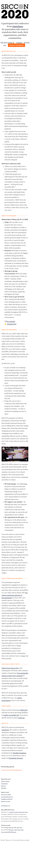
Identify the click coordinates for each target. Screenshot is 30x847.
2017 (12, 827)
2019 (7, 827)
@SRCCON (24, 710)
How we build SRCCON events (8, 832)
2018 (10, 827)
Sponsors (3, 786)
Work (22, 830)
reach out (21, 718)
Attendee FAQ (11, 324)
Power (18, 830)
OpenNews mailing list (6, 799)
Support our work (5, 801)
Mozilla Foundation (19, 753)
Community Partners (16, 758)
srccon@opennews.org (7, 797)
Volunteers (3, 788)
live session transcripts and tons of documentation (15, 595)
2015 (18, 827)
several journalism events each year (18, 812)
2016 (15, 827)
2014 (21, 827)
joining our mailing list (11, 715)
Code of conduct (5, 781)
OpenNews (17, 26)
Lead (15, 830)
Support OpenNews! (16, 45)
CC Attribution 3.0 (5, 805)
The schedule (10, 321)
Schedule (19, 42)
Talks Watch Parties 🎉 (7, 42)
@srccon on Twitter (6, 794)
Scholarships (4, 783)
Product (12, 830)
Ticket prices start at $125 (10, 668)
